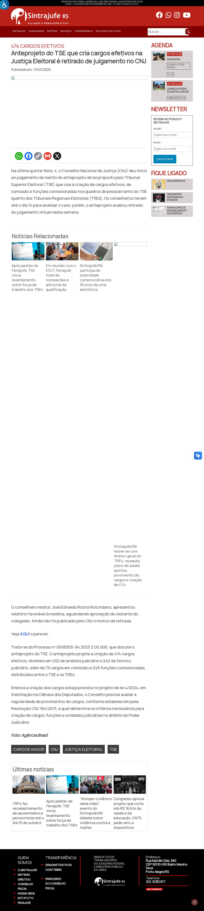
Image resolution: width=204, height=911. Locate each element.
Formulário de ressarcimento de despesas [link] (176, 210)
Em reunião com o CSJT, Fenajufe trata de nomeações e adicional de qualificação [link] (61, 277)
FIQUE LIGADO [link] (169, 173)
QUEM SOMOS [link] (36, 31)
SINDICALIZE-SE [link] (19, 40)
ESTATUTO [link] (25, 898)
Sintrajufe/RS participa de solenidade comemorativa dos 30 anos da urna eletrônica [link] (95, 277)
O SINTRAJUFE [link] (27, 870)
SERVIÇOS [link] (65, 31)
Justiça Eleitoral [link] (84, 749)
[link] (75, 16)
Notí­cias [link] (52, 31)
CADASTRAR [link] (165, 159)
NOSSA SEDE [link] (26, 893)
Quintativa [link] (173, 59)
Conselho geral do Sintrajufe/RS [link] (178, 90)
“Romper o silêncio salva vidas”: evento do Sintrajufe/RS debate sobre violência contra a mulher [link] (96, 813)
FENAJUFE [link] (24, 903)
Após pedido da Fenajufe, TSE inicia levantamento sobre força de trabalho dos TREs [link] (27, 277)
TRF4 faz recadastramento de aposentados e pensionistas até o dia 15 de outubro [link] (28, 813)
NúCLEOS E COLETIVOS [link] (108, 31)
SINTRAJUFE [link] (19, 31)
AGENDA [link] (162, 45)
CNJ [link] (54, 749)
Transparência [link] (84, 31)
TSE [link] (113, 749)
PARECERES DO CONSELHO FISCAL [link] (55, 883)
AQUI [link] (24, 634)
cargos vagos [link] (28, 749)
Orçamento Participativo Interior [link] (175, 197)
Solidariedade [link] (176, 181)
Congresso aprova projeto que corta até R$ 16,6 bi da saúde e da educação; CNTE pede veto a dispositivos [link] (129, 813)
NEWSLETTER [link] (169, 109)
